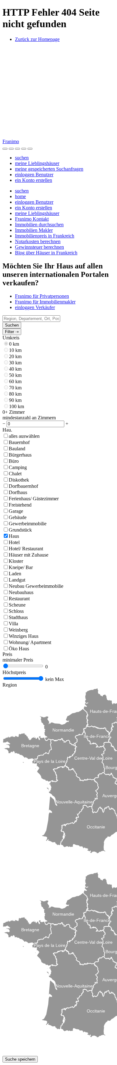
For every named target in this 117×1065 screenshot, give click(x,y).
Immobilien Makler (34, 230)
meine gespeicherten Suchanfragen (49, 169)
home (20, 196)
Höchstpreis (14, 672)
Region (9, 685)
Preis (7, 654)
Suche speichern (20, 1059)
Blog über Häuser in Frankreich (46, 252)
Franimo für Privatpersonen (42, 296)
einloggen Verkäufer (35, 307)
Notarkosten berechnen (38, 241)
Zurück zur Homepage (37, 39)
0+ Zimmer (13, 412)
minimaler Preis (17, 659)
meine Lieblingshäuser (37, 163)
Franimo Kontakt (32, 219)
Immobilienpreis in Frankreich (44, 235)
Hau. (7, 429)
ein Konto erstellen (33, 180)
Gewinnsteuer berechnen (39, 247)
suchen (22, 157)
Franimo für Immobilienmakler (45, 301)
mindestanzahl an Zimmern (29, 417)
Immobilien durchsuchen (39, 224)
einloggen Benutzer (34, 174)
